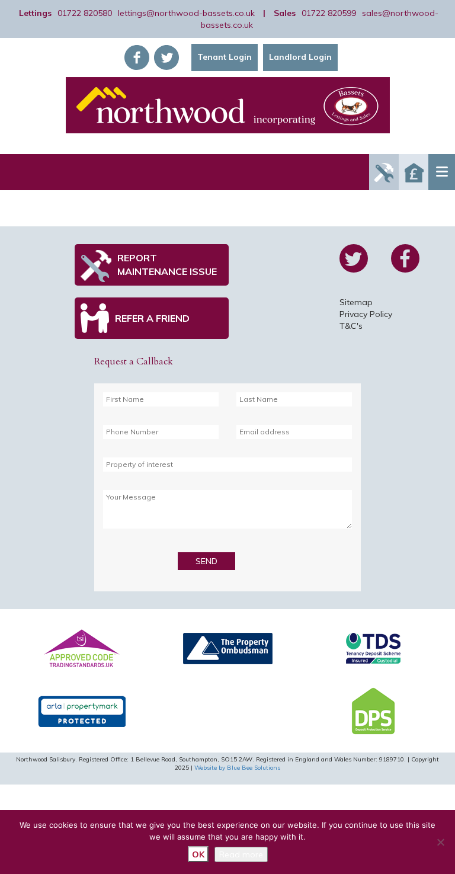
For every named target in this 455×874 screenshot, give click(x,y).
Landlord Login (300, 57)
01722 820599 (329, 13)
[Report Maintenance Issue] (384, 172)
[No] (440, 842)
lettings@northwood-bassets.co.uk (186, 13)
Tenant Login (224, 57)
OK (198, 854)
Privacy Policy (365, 314)
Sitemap (356, 302)
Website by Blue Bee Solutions (237, 767)
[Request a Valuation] (413, 172)
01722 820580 (84, 13)
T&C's (351, 326)
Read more (241, 854)
